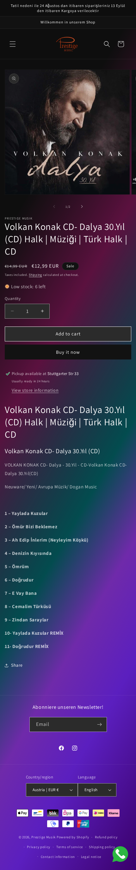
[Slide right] (82, 206)
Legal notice (91, 856)
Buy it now (68, 352)
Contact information (58, 856)
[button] (13, 44)
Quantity (13, 298)
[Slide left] (54, 206)
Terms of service (69, 847)
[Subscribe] (100, 724)
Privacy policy (38, 847)
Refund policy (106, 837)
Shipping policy (102, 847)
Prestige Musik (43, 837)
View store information (35, 390)
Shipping (35, 275)
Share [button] (17, 665)
